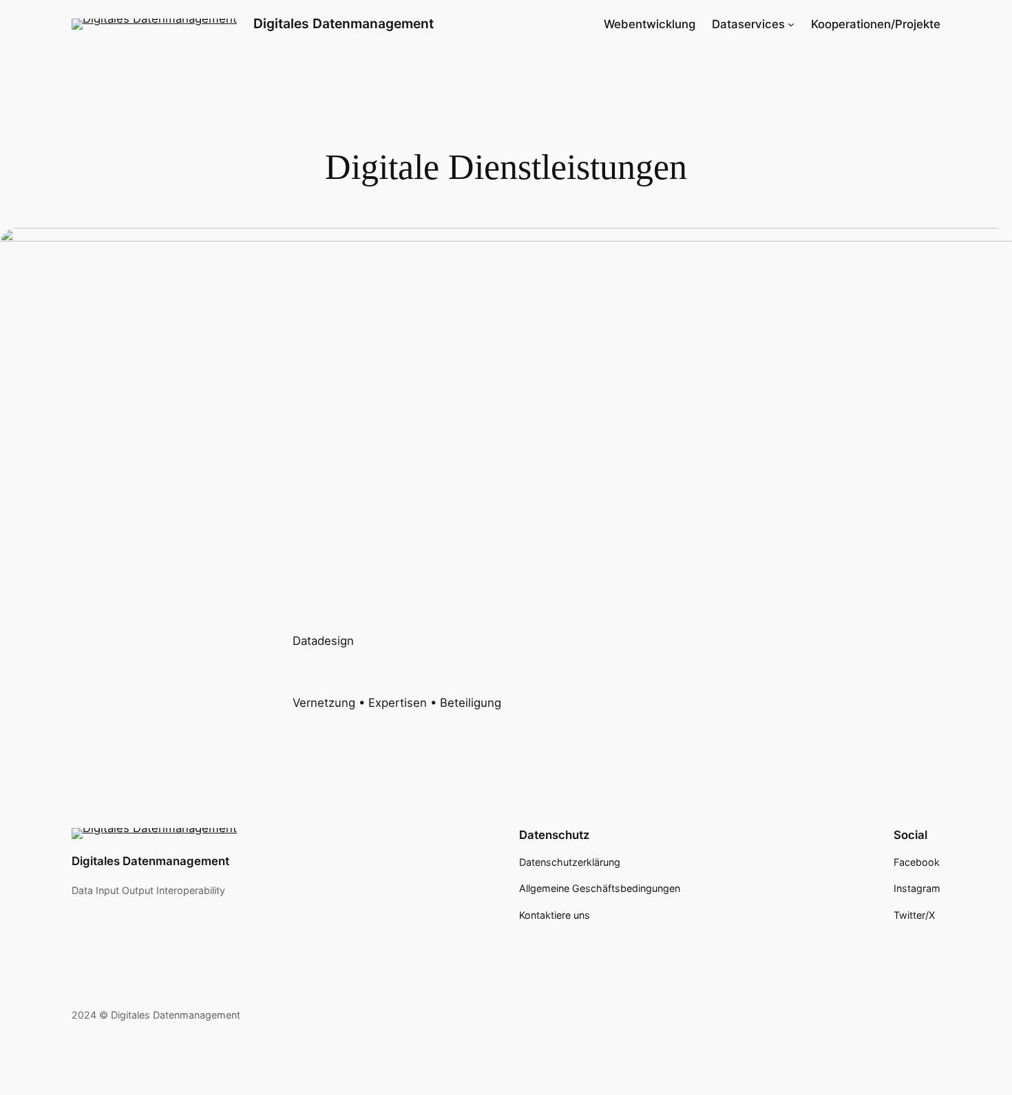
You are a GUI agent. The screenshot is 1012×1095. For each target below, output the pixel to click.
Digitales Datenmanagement (343, 23)
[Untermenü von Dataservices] (791, 24)
